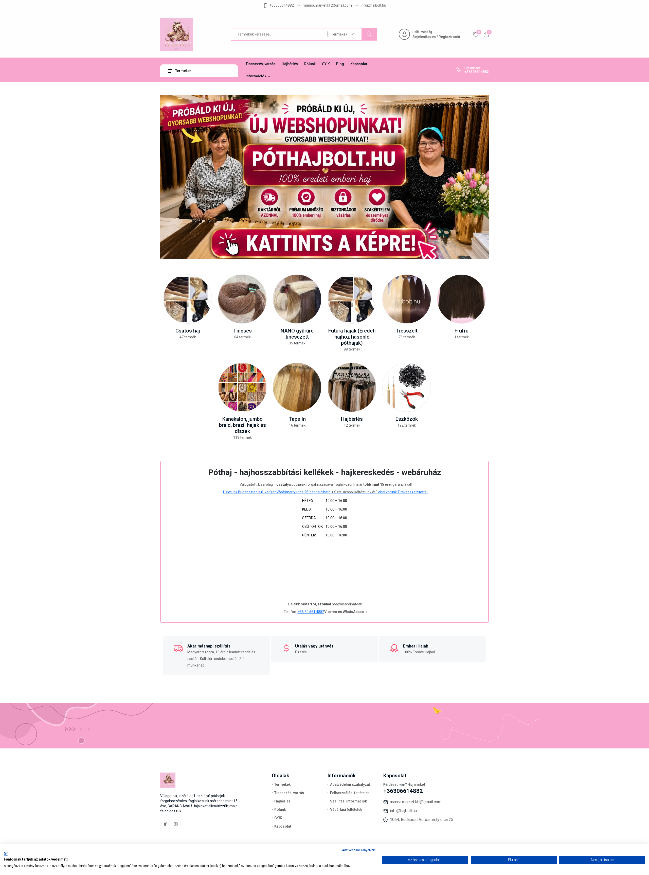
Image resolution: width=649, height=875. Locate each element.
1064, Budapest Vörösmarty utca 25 (421, 819)
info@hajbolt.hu (373, 5)
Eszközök (406, 419)
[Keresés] (369, 34)
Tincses (242, 331)
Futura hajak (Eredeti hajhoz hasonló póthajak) (352, 337)
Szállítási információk (348, 801)
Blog (340, 64)
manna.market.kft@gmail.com (327, 5)
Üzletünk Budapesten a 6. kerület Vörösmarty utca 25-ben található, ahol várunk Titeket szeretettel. (325, 492)
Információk (256, 76)
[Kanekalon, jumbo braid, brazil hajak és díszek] (242, 387)
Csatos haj (187, 331)
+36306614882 (281, 5)
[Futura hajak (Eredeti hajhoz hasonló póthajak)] (352, 299)
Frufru (461, 331)
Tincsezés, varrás (260, 64)
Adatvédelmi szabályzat (350, 784)
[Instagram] (176, 824)
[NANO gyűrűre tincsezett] (297, 299)
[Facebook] (165, 824)
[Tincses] (242, 299)
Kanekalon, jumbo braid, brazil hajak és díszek (242, 425)
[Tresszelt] (406, 299)
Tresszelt (407, 331)
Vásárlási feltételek (346, 810)
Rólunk (310, 64)
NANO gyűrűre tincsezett (297, 334)
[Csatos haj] (187, 299)
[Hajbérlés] (352, 387)
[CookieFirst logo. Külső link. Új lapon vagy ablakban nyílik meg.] (6, 854)
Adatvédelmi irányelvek (358, 850)
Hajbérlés (290, 64)
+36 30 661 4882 (311, 612)
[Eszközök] (406, 387)
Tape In (297, 419)
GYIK (326, 64)
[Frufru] (461, 299)
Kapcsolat (358, 64)
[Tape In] (297, 387)
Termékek (182, 71)
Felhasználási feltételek (349, 793)
